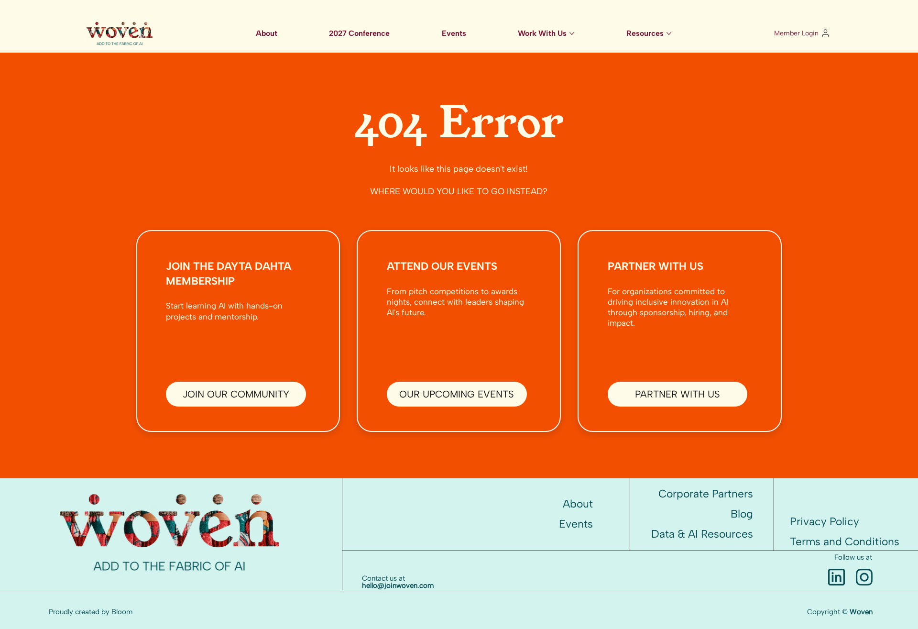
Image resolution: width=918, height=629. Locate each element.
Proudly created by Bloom (90, 611)
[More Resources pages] (669, 33)
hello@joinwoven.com (398, 585)
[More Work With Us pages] (571, 33)
